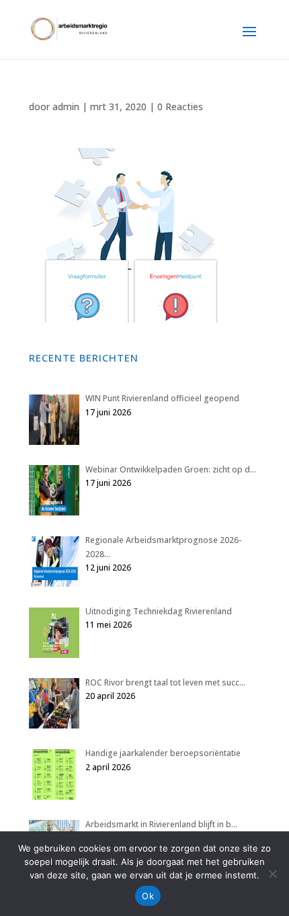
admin (65, 106)
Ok (148, 895)
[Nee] (272, 873)
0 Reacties (180, 106)
